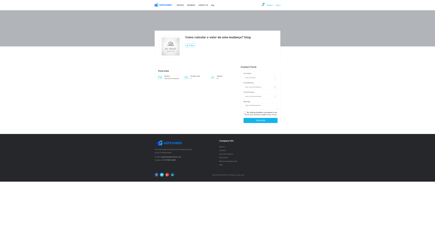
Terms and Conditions (253, 115)
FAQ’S (221, 165)
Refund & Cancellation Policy (228, 161)
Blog (212, 5)
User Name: (248, 73)
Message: (247, 101)
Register (270, 5)
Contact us (222, 150)
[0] (263, 5)
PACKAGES (191, 5)
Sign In (278, 5)
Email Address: (249, 83)
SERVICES (180, 5)
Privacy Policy (271, 115)
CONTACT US (203, 5)
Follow (191, 45)
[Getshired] (164, 5)
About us (222, 147)
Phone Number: (249, 92)
